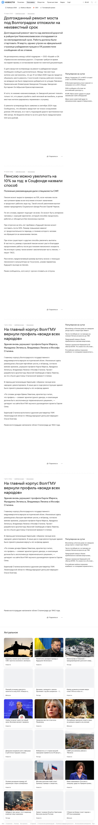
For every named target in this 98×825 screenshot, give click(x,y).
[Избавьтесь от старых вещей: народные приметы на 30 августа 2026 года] (49, 744)
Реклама (16, 823)
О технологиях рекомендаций (46, 823)
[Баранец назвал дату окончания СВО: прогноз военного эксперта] (18, 652)
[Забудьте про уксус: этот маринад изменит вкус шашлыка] (18, 805)
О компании (9, 823)
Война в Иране (26, 7)
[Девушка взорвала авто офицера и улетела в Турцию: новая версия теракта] (18, 744)
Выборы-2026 (12, 7)
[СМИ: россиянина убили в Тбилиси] (79, 744)
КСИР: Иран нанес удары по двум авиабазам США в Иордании (77, 95)
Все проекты (23, 823)
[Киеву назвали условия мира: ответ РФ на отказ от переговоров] (79, 683)
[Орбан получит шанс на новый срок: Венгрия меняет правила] (18, 713)
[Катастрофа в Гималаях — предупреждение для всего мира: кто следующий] (79, 652)
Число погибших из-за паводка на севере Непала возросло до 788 (78, 335)
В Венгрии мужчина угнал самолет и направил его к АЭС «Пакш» (79, 84)
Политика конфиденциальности (64, 823)
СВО (36, 7)
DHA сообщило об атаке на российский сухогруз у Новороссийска (75, 89)
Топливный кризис (48, 7)
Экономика (31, 13)
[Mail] (3, 2)
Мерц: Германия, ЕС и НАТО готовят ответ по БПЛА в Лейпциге (78, 78)
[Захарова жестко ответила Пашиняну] (49, 713)
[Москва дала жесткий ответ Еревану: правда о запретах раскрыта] (49, 775)
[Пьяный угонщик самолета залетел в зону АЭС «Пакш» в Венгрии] (18, 683)
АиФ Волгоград (20, 13)
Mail (3, 823)
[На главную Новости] (9, 2)
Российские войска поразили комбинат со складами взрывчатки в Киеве (78, 351)
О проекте (33, 823)
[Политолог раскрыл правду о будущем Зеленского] (49, 652)
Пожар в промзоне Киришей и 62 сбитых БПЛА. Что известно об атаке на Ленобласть (79, 346)
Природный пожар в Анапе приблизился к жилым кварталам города (77, 340)
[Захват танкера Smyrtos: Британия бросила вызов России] (49, 805)
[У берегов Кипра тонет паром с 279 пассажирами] (79, 805)
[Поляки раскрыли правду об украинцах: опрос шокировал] (18, 775)
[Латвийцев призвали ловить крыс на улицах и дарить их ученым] (79, 713)
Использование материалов (83, 823)
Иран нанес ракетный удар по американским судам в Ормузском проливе (78, 100)
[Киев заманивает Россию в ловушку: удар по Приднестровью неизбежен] (79, 775)
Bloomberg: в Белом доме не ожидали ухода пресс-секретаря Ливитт (79, 329)
